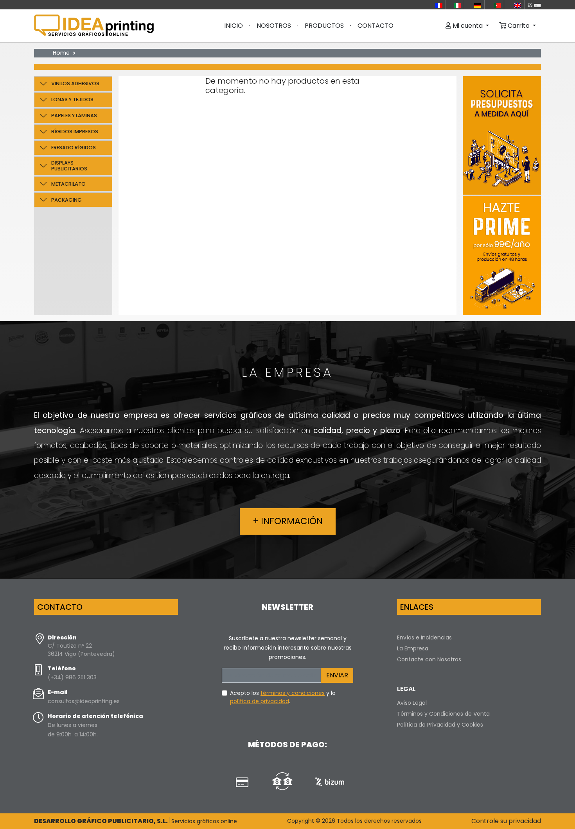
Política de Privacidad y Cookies (440, 725)
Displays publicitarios (69, 165)
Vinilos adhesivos (75, 83)
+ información (288, 521)
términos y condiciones (293, 693)
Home (61, 53)
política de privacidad (259, 701)
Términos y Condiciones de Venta (443, 714)
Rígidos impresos (74, 131)
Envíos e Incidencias (424, 637)
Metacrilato (68, 184)
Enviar (337, 675)
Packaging (66, 200)
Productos (324, 25)
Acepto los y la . (283, 697)
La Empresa (412, 648)
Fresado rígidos (73, 147)
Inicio (233, 25)
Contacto (376, 25)
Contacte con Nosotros (429, 659)
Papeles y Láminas (74, 115)
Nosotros (274, 25)
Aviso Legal (412, 703)
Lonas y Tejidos (72, 99)
